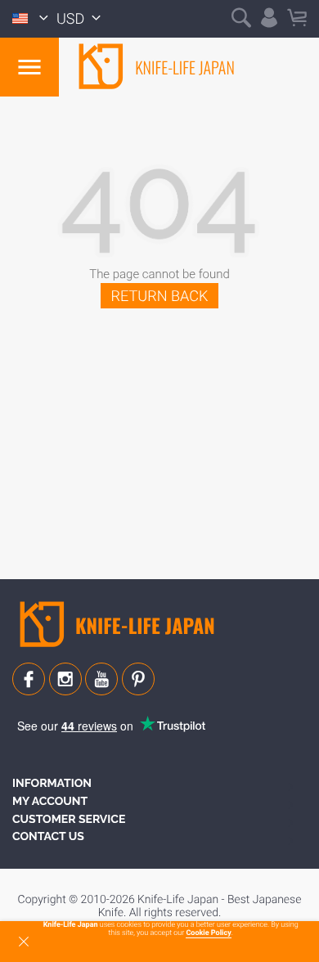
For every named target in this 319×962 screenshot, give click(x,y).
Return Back (160, 296)
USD (72, 19)
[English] (30, 19)
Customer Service (68, 819)
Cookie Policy (208, 933)
